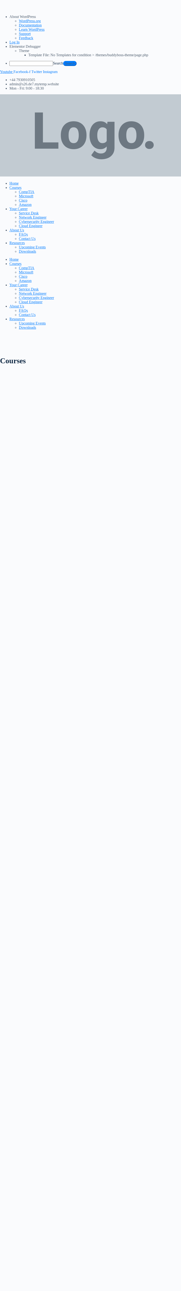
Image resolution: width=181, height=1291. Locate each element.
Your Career (18, 209)
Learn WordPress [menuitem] (32, 29)
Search (58, 63)
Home (14, 183)
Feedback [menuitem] (26, 38)
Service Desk (29, 213)
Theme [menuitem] (24, 51)
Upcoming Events (32, 247)
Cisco (23, 200)
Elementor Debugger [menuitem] (25, 46)
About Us (16, 230)
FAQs (23, 234)
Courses (15, 188)
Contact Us (27, 239)
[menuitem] (95, 17)
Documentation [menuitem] (30, 25)
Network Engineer (32, 217)
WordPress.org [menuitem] (30, 21)
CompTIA (26, 192)
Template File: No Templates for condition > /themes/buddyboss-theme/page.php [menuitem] (88, 55)
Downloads (27, 251)
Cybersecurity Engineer (36, 222)
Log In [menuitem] (14, 42)
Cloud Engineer (30, 226)
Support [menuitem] (25, 34)
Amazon (25, 205)
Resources (17, 243)
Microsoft (26, 196)
